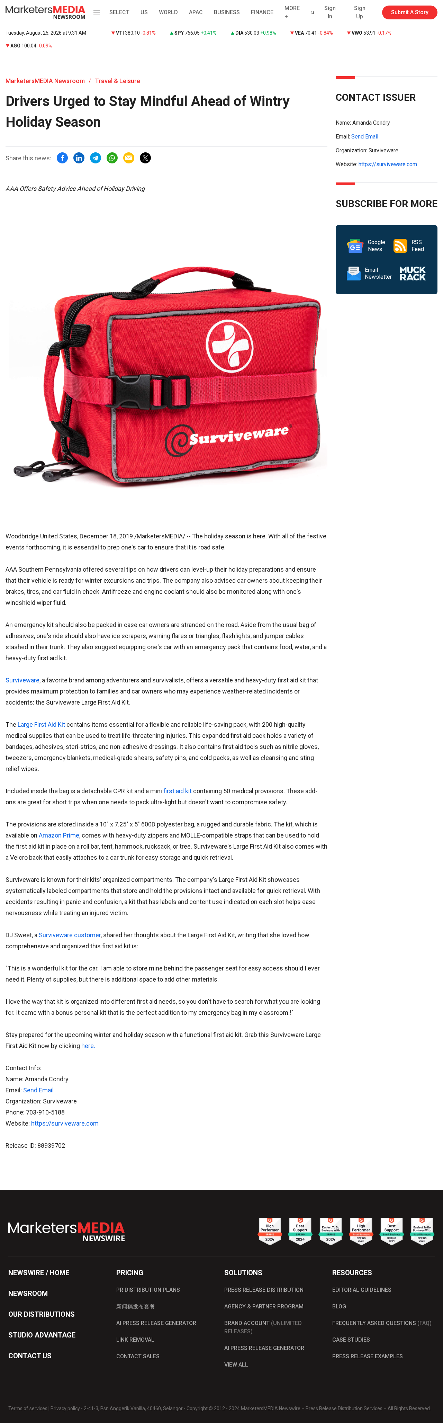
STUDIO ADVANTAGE (41, 1335)
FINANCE (262, 12)
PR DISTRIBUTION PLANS (148, 1290)
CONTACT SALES (138, 1356)
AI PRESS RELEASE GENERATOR (156, 1323)
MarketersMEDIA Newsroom (45, 80)
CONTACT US (30, 1356)
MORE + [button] (292, 12)
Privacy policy (65, 1408)
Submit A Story (409, 12)
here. (88, 1045)
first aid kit (177, 791)
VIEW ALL (236, 1364)
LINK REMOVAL (135, 1339)
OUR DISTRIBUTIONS (41, 1314)
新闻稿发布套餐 (135, 1306)
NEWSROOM (28, 1293)
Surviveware (22, 680)
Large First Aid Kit (42, 724)
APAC (196, 12)
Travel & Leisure (117, 80)
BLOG (339, 1306)
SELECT (119, 12)
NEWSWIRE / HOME (38, 1273)
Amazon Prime (59, 835)
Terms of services (27, 1408)
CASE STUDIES (351, 1339)
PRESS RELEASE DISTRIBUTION (264, 1290)
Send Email (38, 1090)
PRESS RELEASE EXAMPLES (367, 1356)
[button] (95, 12)
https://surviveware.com (65, 1123)
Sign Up (359, 12)
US (144, 12)
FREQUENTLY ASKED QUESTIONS (382, 1323)
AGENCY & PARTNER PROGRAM (264, 1306)
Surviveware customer (70, 935)
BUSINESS (227, 12)
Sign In (330, 12)
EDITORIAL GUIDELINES (361, 1290)
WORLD (168, 12)
